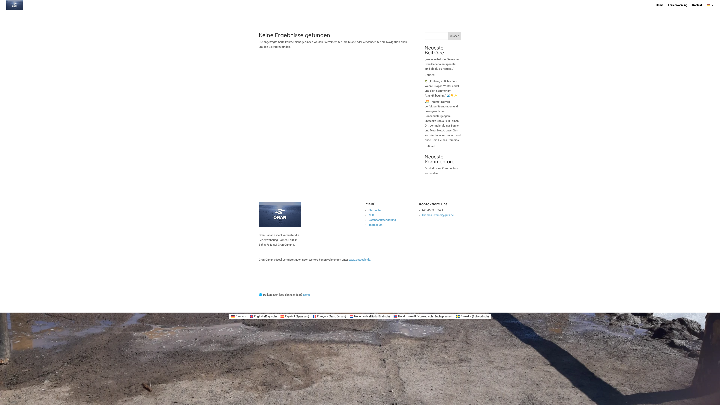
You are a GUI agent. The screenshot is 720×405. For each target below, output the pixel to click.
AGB (371, 215)
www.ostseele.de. (360, 259)
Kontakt (697, 5)
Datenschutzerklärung (382, 220)
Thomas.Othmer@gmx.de (438, 215)
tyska (306, 294)
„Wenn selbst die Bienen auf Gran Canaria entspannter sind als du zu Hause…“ (442, 64)
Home (659, 5)
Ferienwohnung (677, 5)
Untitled (429, 75)
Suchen (454, 36)
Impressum (375, 224)
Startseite (374, 210)
